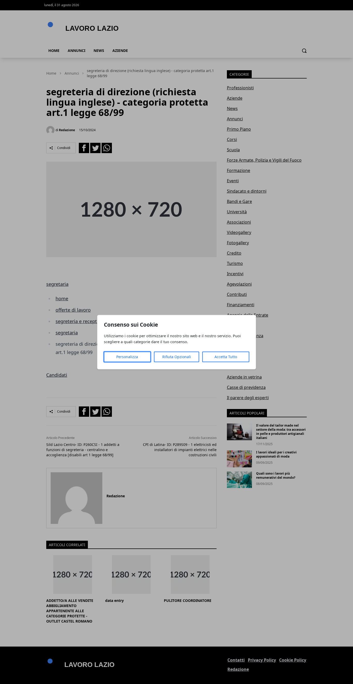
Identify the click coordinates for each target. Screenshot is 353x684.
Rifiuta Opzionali (176, 356)
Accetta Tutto (225, 356)
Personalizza (127, 356)
